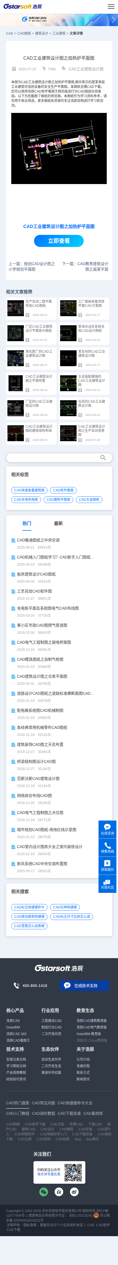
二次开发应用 (51, 1034)
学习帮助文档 (16, 1066)
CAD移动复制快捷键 (29, 917)
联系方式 (83, 1073)
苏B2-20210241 (81, 1215)
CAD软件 (41, 91)
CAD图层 (84, 91)
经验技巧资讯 (16, 1079)
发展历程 (83, 1066)
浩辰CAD (13, 1021)
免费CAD (76, 1124)
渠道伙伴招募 (51, 1073)
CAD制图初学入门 (53, 1134)
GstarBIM (13, 1027)
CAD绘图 (62, 1139)
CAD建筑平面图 (58, 500)
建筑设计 (41, 33)
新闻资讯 (83, 1079)
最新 (58, 523)
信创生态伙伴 (51, 1059)
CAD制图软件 (25, 1134)
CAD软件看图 (63, 490)
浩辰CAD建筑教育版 (92, 1021)
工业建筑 (59, 33)
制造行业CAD (51, 1027)
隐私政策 (29, 1225)
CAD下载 (94, 87)
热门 (27, 523)
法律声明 (13, 1225)
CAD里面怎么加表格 (29, 926)
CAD (24, 82)
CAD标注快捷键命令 (29, 907)
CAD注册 (25, 1139)
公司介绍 (83, 1059)
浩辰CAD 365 (16, 1034)
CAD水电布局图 (26, 500)
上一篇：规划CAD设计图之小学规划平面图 (32, 266)
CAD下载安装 (82, 1134)
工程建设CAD (51, 1021)
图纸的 (46, 96)
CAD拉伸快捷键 (65, 907)
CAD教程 (66, 1129)
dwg (78, 1139)
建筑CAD (28, 1129)
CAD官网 (43, 1139)
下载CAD (95, 1124)
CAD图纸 (24, 33)
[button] (56, 20)
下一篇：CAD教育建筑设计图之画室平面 (85, 266)
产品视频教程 (16, 1073)
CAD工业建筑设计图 (86, 69)
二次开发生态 (51, 1066)
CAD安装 (85, 1129)
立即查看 (59, 241)
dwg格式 (92, 1139)
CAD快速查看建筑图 (29, 490)
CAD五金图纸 (89, 500)
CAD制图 (13, 1124)
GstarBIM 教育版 (89, 1034)
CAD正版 (57, 1124)
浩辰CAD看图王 (18, 1040)
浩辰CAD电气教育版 (92, 1027)
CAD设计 (47, 1129)
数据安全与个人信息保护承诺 (61, 1225)
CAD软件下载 (35, 1124)
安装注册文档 (16, 1059)
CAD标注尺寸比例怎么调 (71, 917)
